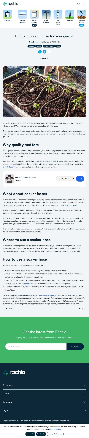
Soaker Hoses (50, 161)
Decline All (41, 434)
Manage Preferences (55, 434)
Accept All (30, 434)
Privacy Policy (55, 429)
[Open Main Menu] (84, 4)
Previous (9, 309)
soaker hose (71, 205)
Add (80, 179)
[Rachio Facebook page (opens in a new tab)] (40, 52)
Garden (39, 161)
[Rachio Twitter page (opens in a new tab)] (49, 52)
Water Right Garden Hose (25, 177)
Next (81, 309)
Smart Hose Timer (10, 167)
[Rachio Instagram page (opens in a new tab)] (44, 52)
